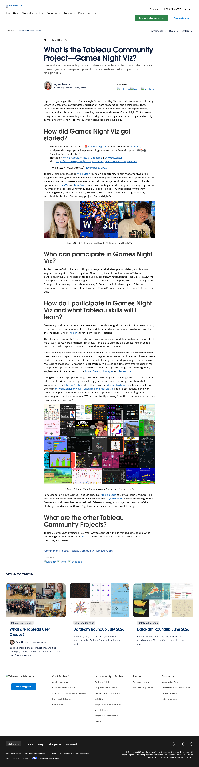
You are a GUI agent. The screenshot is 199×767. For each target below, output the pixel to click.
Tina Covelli (80, 185)
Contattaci (155, 9)
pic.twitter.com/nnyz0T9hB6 (120, 161)
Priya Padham (114, 498)
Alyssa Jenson (62, 84)
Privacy (53, 753)
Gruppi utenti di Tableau (107, 687)
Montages (107, 371)
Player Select (92, 371)
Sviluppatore (54, 744)
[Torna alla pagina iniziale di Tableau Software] (17, 5)
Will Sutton (83, 174)
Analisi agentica (60, 682)
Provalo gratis (23, 686)
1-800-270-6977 (172, 9)
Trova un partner (141, 682)
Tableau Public (72, 385)
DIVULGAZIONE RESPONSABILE (74, 753)
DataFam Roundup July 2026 (98, 629)
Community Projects (56, 550)
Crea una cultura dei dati (65, 687)
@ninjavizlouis (70, 157)
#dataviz (135, 146)
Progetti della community (108, 704)
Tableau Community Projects (29, 30)
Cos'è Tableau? (60, 676)
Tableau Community (82, 550)
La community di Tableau (109, 676)
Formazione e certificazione (176, 687)
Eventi (98, 721)
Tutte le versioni (170, 699)
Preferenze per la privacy (49, 758)
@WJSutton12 (113, 157)
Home (8, 30)
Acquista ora (181, 18)
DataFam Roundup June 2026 (163, 629)
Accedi (187, 9)
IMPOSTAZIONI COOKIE (17, 758)
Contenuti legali (13, 753)
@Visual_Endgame (91, 157)
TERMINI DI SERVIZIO (35, 753)
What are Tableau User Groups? (30, 632)
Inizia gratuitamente (151, 18)
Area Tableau (101, 710)
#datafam (97, 161)
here (83, 536)
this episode (109, 495)
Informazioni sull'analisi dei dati (69, 693)
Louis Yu (63, 185)
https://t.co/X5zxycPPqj (70, 161)
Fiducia (29, 744)
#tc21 (87, 161)
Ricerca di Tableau (61, 699)
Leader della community (107, 693)
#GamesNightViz (98, 146)
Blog (14, 30)
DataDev (99, 699)
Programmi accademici (106, 715)
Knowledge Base (170, 682)
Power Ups (125, 371)
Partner (137, 676)
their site (74, 332)
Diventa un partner (143, 687)
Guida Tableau (169, 693)
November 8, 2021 (96, 167)
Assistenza (168, 676)
